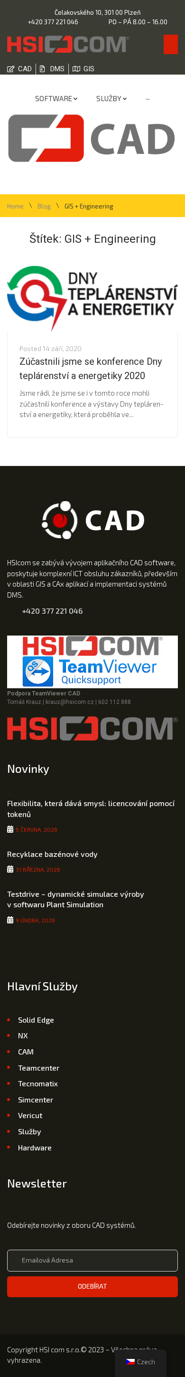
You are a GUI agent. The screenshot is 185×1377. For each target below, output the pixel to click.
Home (15, 206)
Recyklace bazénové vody (52, 853)
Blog (44, 206)
